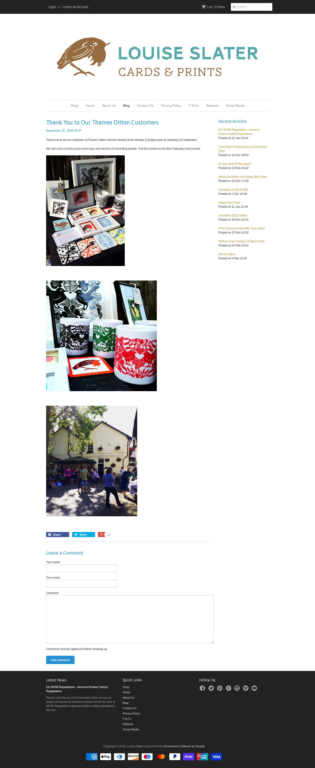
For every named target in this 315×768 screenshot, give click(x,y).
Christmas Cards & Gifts (233, 189)
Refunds (212, 105)
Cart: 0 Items (216, 7)
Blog (126, 105)
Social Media (235, 105)
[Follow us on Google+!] (229, 689)
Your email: (53, 577)
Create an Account (75, 7)
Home (90, 105)
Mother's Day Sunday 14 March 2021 (241, 241)
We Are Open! (227, 254)
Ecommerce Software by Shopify (184, 746)
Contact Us (145, 105)
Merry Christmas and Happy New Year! (242, 176)
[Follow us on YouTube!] (255, 689)
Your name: (53, 562)
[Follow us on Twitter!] (211, 689)
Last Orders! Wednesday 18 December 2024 (242, 149)
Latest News (56, 680)
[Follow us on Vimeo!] (246, 689)
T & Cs (194, 105)
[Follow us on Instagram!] (237, 689)
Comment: (52, 593)
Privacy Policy (171, 105)
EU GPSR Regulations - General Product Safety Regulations (238, 132)
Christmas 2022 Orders (232, 215)
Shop (74, 105)
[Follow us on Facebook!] (203, 689)
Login (52, 7)
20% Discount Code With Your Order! (241, 228)
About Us (109, 105)
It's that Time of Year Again (234, 163)
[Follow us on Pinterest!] (220, 689)
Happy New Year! (229, 202)
